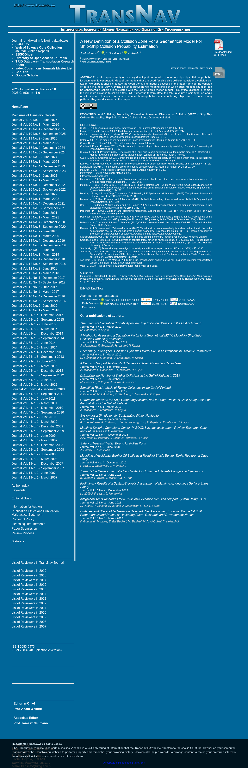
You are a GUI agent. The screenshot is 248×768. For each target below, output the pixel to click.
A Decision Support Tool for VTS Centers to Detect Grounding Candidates (130, 363)
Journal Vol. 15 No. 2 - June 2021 (34, 212)
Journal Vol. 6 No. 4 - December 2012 (37, 370)
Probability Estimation (130, 114)
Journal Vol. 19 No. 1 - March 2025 (35, 143)
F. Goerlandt (113, 53)
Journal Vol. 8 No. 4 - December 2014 (37, 333)
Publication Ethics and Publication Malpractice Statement (35, 512)
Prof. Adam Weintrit (28, 709)
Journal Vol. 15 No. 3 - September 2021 (39, 208)
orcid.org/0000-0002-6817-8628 (122, 300)
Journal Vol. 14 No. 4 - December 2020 (38, 222)
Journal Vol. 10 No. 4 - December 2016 (38, 296)
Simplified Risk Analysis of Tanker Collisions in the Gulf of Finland (125, 387)
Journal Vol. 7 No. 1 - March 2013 (34, 366)
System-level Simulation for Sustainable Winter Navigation (120, 415)
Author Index (20, 485)
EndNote (97, 288)
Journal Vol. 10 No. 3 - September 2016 (39, 301)
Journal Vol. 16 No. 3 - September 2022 (39, 189)
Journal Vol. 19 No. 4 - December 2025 (38, 129)
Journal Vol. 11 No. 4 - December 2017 (38, 277)
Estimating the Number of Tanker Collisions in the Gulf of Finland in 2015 (130, 375)
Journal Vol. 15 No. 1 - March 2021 (35, 217)
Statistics (18, 541)
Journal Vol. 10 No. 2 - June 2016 (34, 305)
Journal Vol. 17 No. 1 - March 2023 (35, 180)
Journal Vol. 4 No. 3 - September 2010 (38, 412)
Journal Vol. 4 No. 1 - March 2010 (34, 421)
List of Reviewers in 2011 (29, 608)
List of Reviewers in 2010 (29, 612)
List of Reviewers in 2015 (29, 589)
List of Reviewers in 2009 (29, 617)
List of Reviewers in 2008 (29, 621)
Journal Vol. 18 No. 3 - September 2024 (39, 152)
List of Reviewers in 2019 (29, 570)
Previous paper (178, 68)
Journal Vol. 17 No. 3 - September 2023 (39, 171)
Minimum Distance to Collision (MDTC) (172, 114)
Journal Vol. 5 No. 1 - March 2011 (34, 403)
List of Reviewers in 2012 (29, 603)
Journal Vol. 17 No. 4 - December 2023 (38, 166)
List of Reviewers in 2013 (29, 598)
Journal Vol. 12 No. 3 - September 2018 (39, 263)
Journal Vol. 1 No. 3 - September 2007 (38, 468)
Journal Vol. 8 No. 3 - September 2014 (38, 338)
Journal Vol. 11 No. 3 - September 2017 (38, 282)
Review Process (23, 533)
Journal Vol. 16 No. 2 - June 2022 (34, 194)
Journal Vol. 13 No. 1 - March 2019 (35, 254)
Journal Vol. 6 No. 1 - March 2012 (34, 384)
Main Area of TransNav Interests (33, 115)
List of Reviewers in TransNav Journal (38, 562)
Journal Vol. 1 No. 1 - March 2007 (34, 477)
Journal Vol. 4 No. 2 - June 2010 (34, 417)
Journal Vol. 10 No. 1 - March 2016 (35, 310)
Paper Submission (24, 528)
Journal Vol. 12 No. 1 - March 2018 (35, 273)
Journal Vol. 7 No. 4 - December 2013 (37, 352)
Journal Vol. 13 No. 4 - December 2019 (38, 240)
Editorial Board (22, 498)
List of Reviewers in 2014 (29, 594)
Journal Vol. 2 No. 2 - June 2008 (34, 454)
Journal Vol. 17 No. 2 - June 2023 (34, 175)
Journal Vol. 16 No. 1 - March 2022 (35, 198)
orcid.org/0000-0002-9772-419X (121, 304)
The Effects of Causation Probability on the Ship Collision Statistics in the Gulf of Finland (140, 323)
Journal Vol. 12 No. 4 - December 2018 (38, 259)
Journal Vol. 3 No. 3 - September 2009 (38, 431)
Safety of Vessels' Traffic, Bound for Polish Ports (113, 443)
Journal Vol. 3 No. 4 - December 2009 (37, 426)
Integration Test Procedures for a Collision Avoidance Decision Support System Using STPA (143, 499)
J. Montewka (88, 53)
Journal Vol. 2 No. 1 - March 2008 (34, 459)
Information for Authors (27, 506)
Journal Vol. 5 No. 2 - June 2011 (33, 398)
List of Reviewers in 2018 (29, 575)
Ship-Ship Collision (116, 117)
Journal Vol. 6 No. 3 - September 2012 (38, 375)
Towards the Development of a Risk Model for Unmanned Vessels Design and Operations (141, 471)
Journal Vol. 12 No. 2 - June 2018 (34, 268)
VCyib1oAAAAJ (187, 300)
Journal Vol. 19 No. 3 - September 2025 (39, 133)
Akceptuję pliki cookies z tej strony (124, 762)
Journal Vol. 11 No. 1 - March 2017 (35, 291)
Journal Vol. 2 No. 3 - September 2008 (38, 449)
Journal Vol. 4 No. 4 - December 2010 (37, 407)
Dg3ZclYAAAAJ (186, 304)
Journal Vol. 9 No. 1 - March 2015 (34, 328)
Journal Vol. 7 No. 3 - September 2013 (38, 356)
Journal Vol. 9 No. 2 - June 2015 (34, 324)
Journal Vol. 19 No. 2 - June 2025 (34, 138)
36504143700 (159, 304)
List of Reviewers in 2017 (29, 580)
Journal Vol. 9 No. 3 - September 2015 (38, 319)
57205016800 (160, 300)
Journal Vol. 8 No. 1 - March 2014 (34, 347)
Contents (193, 68)
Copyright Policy (23, 519)
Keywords (18, 490)
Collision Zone (138, 117)
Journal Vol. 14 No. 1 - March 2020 (35, 236)
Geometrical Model (160, 117)
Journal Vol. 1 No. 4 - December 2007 (37, 463)
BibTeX (85, 288)
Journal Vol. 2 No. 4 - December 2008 (37, 445)
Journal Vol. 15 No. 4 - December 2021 (38, 203)
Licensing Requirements (28, 524)
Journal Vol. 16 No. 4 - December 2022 (38, 185)
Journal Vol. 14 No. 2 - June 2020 (34, 231)
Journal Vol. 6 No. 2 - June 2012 (34, 380)
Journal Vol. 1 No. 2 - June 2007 (34, 472)
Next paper (206, 68)
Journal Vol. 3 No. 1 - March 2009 (34, 440)
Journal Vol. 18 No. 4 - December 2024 (38, 147)
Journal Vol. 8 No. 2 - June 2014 (34, 342)
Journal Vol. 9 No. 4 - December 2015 (37, 315)
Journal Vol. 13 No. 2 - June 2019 (34, 250)
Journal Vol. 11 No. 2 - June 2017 (34, 287)
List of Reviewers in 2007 (29, 626)
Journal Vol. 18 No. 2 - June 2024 (34, 157)
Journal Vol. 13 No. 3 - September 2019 (39, 245)
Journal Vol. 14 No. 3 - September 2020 (39, 226)
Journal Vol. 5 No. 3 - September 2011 (38, 394)
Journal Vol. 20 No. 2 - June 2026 (34, 120)
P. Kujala (133, 53)
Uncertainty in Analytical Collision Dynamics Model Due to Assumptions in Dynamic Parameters (145, 351)
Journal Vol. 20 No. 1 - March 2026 (35, 124)
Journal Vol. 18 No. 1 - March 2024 (35, 161)
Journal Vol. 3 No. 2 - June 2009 (34, 435)
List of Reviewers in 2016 (29, 584)
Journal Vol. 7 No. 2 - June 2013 (34, 361)
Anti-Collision (106, 114)
